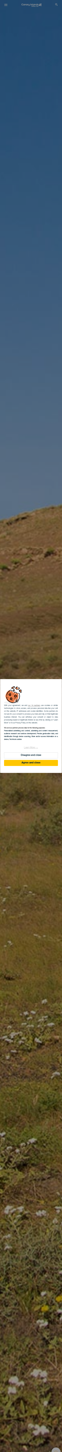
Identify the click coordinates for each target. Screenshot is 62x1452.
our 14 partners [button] (34, 705)
